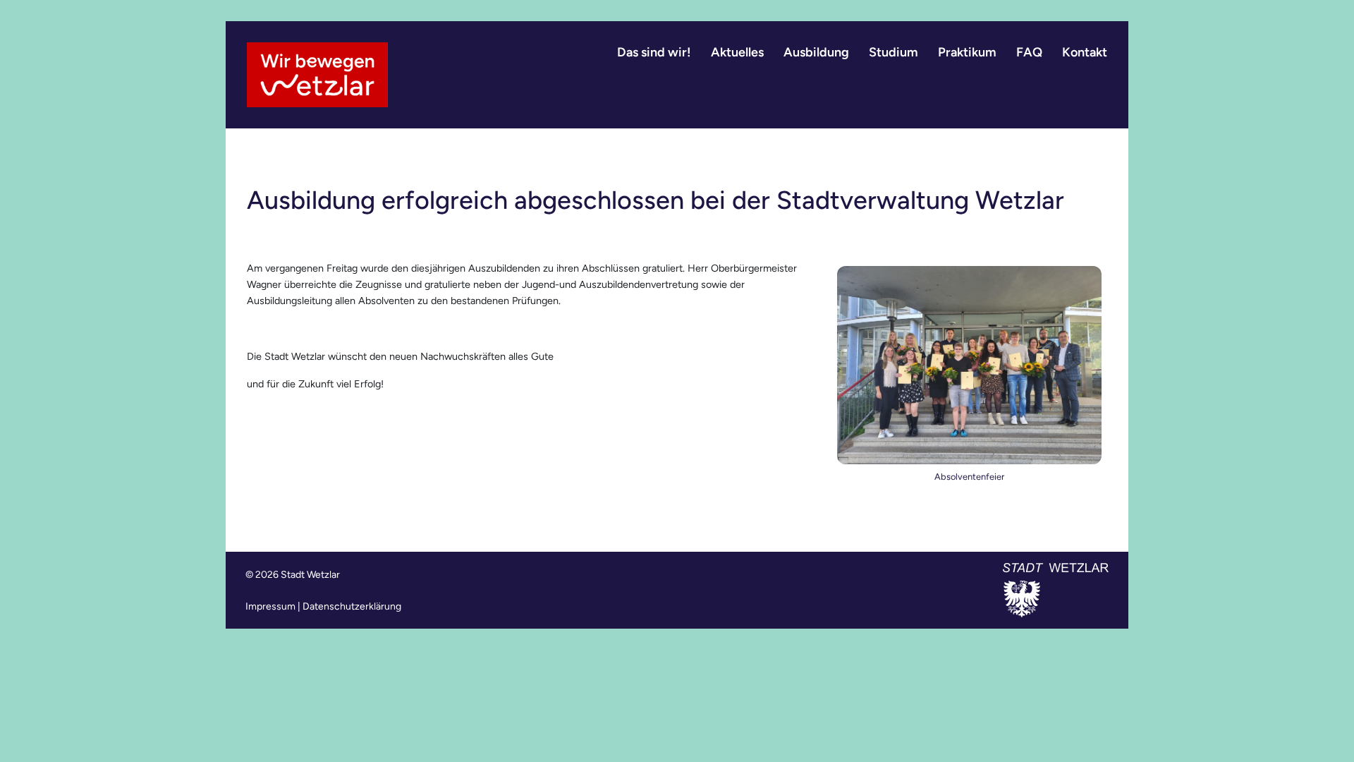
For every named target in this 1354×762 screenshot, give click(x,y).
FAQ (1029, 52)
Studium (893, 52)
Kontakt (1084, 52)
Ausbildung (816, 52)
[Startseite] (317, 74)
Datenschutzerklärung (352, 606)
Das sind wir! (654, 52)
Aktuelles (737, 52)
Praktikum (967, 52)
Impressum (270, 606)
